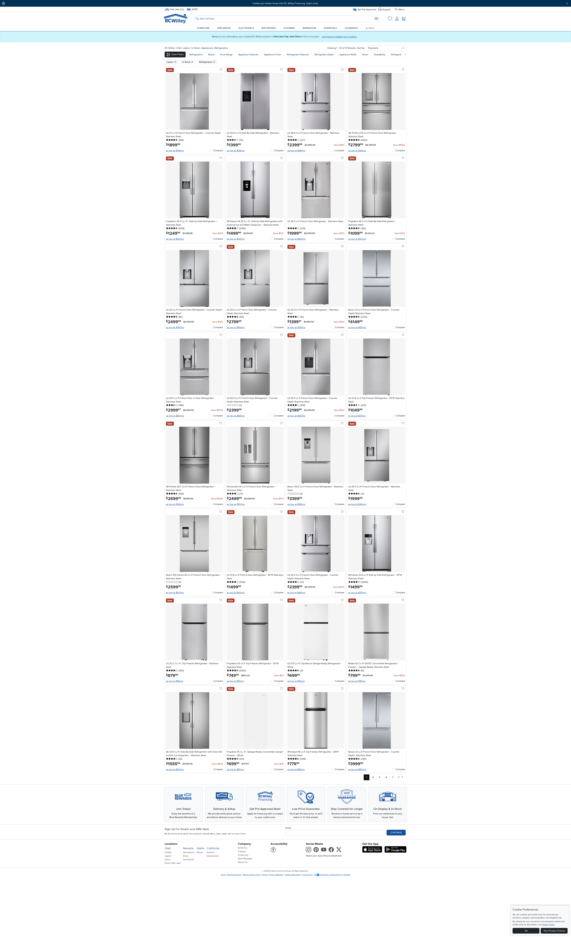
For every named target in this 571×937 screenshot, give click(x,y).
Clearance (351, 28)
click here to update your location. (339, 36)
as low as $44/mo (296, 415)
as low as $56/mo (357, 150)
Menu (401, 9)
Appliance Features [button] (248, 54)
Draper (168, 852)
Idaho (200, 848)
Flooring (289, 28)
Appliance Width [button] (348, 54)
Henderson (188, 852)
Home (223, 875)
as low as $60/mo (175, 415)
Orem (167, 859)
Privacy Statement (276, 875)
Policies (265, 875)
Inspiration (309, 28)
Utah (179, 48)
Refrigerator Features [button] (298, 54)
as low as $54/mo (175, 504)
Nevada (188, 848)
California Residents (293, 875)
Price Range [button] (226, 54)
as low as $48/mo (296, 150)
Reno (186, 855)
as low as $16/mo (356, 681)
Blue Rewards (245, 858)
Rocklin (210, 852)
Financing (243, 855)
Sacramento (213, 855)
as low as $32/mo (175, 769)
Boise (200, 852)
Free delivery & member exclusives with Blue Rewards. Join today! (285, 3)
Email (288, 827)
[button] (50, 3)
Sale (371, 28)
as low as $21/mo (356, 415)
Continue (396, 832)
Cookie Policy (307, 875)
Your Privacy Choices (554, 930)
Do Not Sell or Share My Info (330, 875)
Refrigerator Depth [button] (324, 54)
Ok (526, 930)
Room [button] (365, 54)
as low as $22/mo (357, 239)
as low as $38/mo (175, 150)
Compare (218, 150)
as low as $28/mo (236, 150)
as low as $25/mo (175, 239)
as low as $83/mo (357, 327)
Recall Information (234, 875)
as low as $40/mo (296, 239)
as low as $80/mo (357, 769)
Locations (171, 844)
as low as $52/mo (175, 592)
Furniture (203, 28)
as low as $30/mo (236, 239)
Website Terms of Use (251, 875)
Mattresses (269, 28)
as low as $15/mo (235, 681)
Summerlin (188, 859)
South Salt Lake (173, 863)
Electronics (246, 28)
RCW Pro (242, 847)
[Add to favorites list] (221, 70)
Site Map (346, 875)
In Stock (196, 48)
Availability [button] (379, 54)
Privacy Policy (548, 924)
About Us (242, 862)
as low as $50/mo (175, 327)
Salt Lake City (177, 9)
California (213, 848)
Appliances (224, 28)
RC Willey (170, 48)
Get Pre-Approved (367, 9)
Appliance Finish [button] (272, 54)
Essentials (330, 28)
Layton (186, 48)
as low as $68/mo (296, 504)
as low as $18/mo (174, 681)
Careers (242, 851)
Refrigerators (221, 48)
